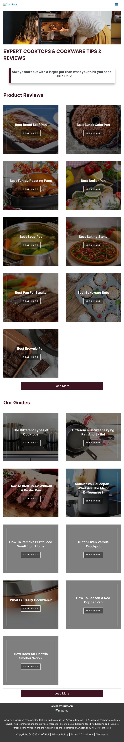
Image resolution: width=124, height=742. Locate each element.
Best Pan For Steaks (30, 293)
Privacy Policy (60, 734)
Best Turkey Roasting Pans (31, 181)
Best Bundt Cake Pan (93, 125)
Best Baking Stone (93, 237)
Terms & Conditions (82, 734)
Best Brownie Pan (30, 348)
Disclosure (102, 734)
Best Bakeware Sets (93, 293)
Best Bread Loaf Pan (31, 125)
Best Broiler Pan (93, 181)
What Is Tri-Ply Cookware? (31, 600)
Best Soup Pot (31, 237)
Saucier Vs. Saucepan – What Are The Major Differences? (93, 488)
